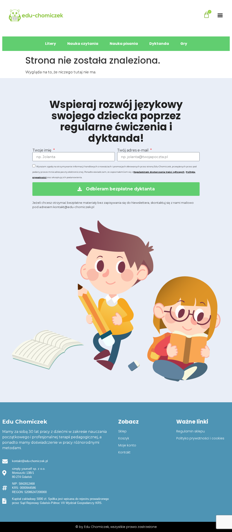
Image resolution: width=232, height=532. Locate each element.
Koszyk (123, 438)
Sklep (122, 431)
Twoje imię (42, 150)
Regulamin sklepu (190, 431)
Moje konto (127, 445)
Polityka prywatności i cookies (200, 438)
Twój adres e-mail (133, 150)
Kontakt (124, 452)
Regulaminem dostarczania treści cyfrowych (158, 172)
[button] (220, 15)
